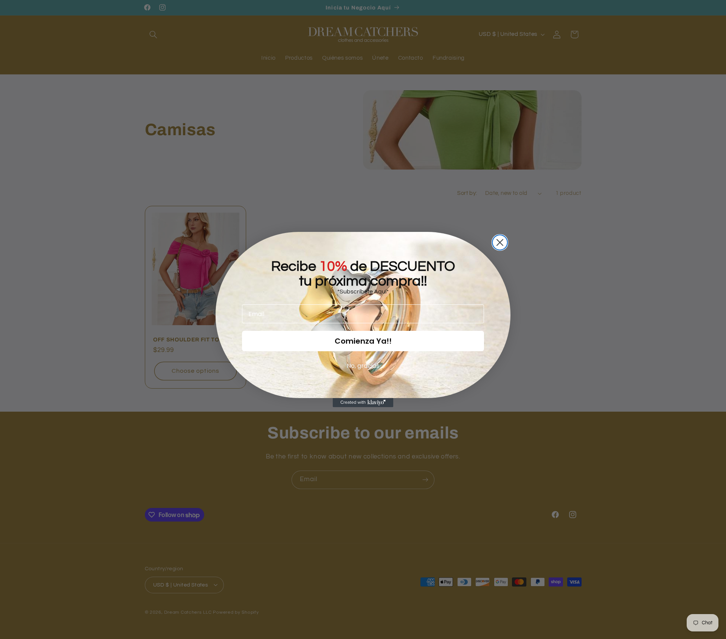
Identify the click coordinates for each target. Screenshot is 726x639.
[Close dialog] (499, 242)
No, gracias (363, 365)
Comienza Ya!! (363, 341)
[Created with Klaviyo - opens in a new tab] (363, 402)
